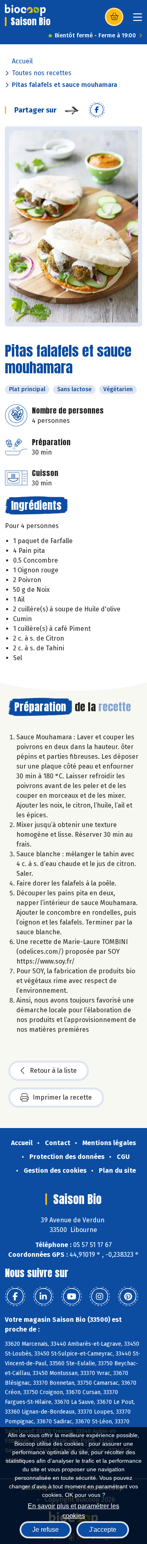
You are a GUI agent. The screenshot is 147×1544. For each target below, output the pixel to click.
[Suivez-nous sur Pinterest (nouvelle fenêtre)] (128, 1296)
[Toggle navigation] (137, 20)
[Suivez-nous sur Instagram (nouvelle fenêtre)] (99, 1296)
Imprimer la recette (62, 1097)
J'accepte (102, 1529)
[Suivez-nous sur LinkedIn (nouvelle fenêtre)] (43, 1296)
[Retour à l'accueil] (25, 10)
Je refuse (45, 1529)
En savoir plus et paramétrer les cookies (73, 1510)
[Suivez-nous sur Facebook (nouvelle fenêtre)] (15, 1296)
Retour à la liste (53, 1070)
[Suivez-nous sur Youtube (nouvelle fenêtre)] (71, 1296)
